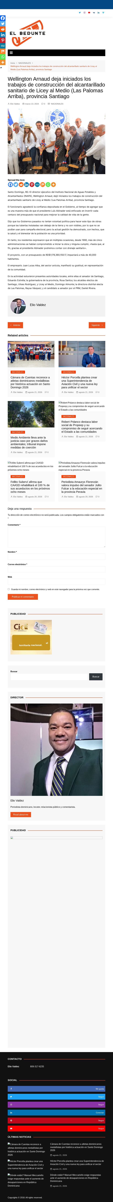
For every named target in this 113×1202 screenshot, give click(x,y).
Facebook (75, 13)
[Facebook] (10, 184)
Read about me (20, 814)
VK (94, 13)
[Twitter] (15, 184)
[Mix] (42, 184)
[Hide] (1, 68)
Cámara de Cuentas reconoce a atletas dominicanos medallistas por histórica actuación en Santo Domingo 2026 (76, 1147)
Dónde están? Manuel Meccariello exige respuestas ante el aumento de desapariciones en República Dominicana (75, 1178)
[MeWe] (37, 184)
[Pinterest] (31, 184)
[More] (53, 184)
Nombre (12, 552)
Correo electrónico (17, 564)
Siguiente (96, 325)
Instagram (84, 13)
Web (10, 577)
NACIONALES (57, 104)
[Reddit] (21, 184)
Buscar (13, 671)
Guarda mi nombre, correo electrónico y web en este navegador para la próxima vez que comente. (55, 589)
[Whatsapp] (48, 184)
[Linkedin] (26, 184)
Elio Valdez (15, 104)
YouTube (89, 13)
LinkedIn (98, 13)
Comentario (14, 525)
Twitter (80, 13)
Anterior (16, 325)
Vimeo (103, 13)
